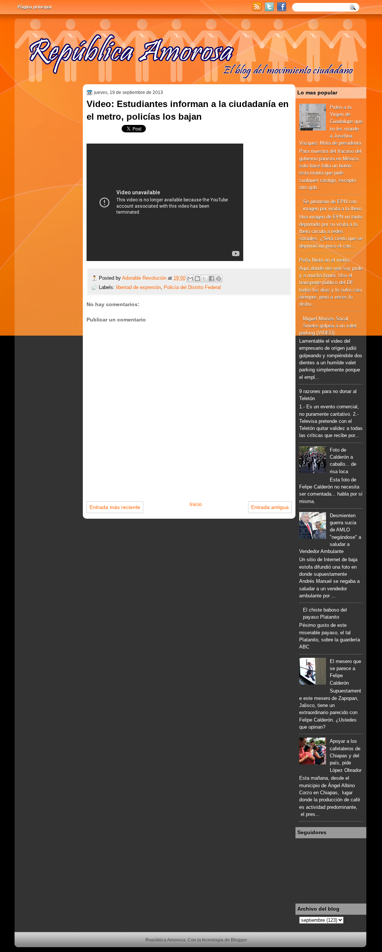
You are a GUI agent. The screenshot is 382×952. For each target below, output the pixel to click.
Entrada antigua (270, 507)
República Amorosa (165, 940)
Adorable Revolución (145, 278)
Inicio (196, 504)
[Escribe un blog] (197, 278)
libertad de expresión (138, 287)
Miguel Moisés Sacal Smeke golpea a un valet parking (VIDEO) (328, 326)
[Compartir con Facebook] (211, 278)
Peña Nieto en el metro (324, 260)
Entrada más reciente (115, 507)
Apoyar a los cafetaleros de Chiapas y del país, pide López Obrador (345, 755)
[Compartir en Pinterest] (218, 278)
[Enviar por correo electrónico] (190, 278)
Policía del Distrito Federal (192, 287)
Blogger (239, 940)
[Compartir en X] (204, 278)
